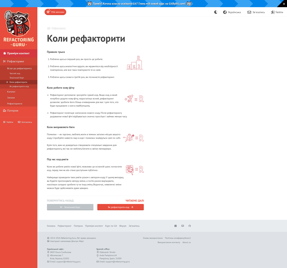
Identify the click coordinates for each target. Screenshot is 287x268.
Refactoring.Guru (68, 238)
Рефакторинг (59, 28)
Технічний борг (72, 207)
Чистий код (15, 73)
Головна (51, 226)
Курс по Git (111, 226)
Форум (122, 226)
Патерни (12, 111)
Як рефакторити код (119, 207)
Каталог (11, 91)
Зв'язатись (26, 122)
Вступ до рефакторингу (19, 68)
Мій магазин (57, 11)
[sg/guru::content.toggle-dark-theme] (216, 12)
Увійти (9, 122)
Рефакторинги (14, 103)
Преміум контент (17, 53)
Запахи (11, 97)
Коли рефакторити (18, 82)
